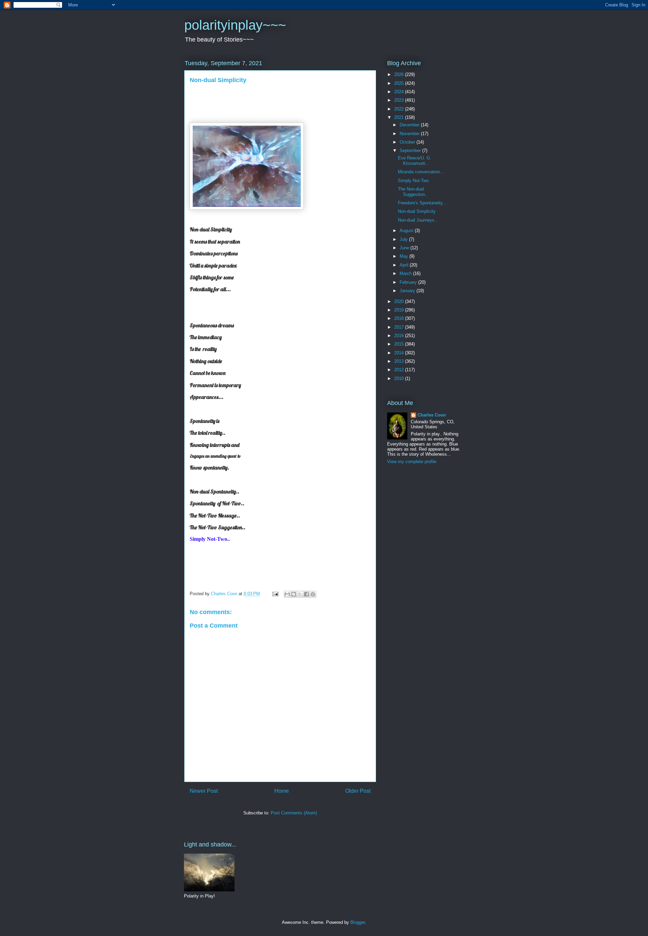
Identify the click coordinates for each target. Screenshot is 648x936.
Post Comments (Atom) (294, 812)
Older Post (358, 791)
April (405, 265)
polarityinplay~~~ (235, 25)
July (404, 239)
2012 (399, 369)
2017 (399, 327)
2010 (399, 378)
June (405, 247)
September (411, 150)
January (408, 290)
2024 (399, 91)
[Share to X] (300, 594)
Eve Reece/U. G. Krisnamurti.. (414, 160)
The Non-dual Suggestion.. (413, 191)
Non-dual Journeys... (418, 220)
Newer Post (204, 791)
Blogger (357, 922)
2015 (399, 344)
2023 (399, 100)
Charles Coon (431, 415)
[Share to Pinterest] (312, 594)
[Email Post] (275, 593)
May (404, 256)
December (410, 124)
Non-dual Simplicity (417, 211)
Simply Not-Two (413, 180)
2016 (399, 335)
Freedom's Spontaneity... (422, 202)
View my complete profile (411, 461)
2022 (399, 108)
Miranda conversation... (421, 171)
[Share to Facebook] (306, 594)
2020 (399, 301)
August (407, 230)
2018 (399, 318)
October (408, 142)
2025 (399, 83)
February (409, 282)
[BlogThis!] (293, 594)
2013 (399, 361)
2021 (399, 117)
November (410, 133)
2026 (399, 74)
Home (281, 791)
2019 (399, 309)
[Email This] (287, 594)
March (406, 273)
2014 (399, 352)
